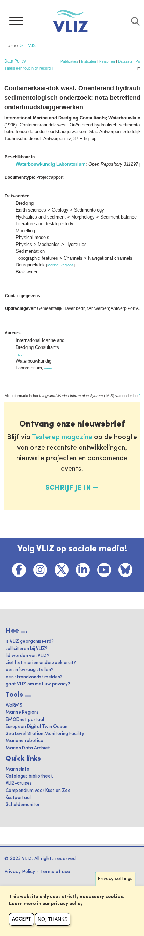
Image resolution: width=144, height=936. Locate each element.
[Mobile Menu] (16, 22)
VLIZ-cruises (19, 783)
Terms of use (55, 871)
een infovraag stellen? (29, 670)
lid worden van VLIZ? (27, 656)
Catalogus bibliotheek (29, 776)
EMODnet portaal (25, 719)
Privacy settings (115, 879)
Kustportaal (18, 797)
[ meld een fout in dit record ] (29, 68)
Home (11, 45)
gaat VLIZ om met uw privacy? (38, 684)
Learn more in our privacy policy (46, 904)
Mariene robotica (24, 741)
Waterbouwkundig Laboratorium (51, 164)
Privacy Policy (19, 871)
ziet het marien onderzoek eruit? (41, 663)
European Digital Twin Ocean (36, 726)
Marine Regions (60, 265)
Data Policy (15, 61)
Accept (21, 919)
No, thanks (52, 919)
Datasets (125, 61)
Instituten (88, 61)
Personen (107, 61)
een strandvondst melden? (34, 677)
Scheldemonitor (23, 804)
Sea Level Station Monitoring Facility (45, 734)
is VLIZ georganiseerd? (30, 641)
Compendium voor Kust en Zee (38, 790)
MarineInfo (17, 769)
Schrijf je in (68, 488)
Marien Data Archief (28, 748)
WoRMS (14, 705)
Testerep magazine (62, 437)
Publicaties (69, 61)
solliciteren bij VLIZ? (27, 648)
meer (20, 354)
